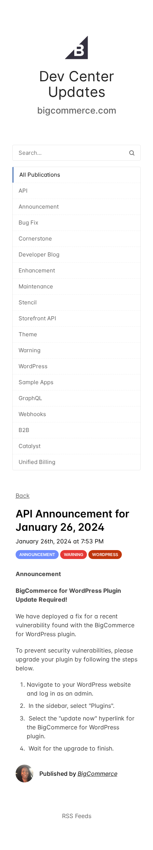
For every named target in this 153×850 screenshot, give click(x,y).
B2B (24, 430)
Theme (28, 334)
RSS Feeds (76, 816)
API (23, 190)
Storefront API (37, 318)
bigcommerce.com (76, 110)
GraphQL (30, 398)
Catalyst (29, 445)
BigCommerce (97, 773)
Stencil (28, 302)
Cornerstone (35, 238)
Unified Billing (37, 461)
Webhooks (32, 414)
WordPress (33, 366)
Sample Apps (36, 382)
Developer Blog (39, 254)
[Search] (131, 152)
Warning (29, 350)
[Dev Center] (76, 49)
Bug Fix (28, 222)
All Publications (39, 174)
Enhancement (37, 270)
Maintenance (36, 286)
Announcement (39, 206)
